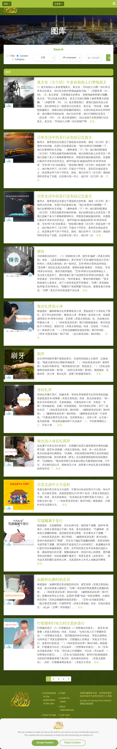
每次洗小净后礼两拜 (53, 441)
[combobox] (44, 57)
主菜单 (57, 4)
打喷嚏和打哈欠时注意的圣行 (61, 623)
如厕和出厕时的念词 (53, 579)
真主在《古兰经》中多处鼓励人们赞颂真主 (72, 82)
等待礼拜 (44, 390)
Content (24, 55)
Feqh (62, 693)
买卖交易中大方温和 (53, 485)
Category (20, 59)
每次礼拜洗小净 (50, 306)
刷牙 (40, 354)
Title (12, 55)
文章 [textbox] (43, 57)
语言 (6, 4)
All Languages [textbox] (69, 57)
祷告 (40, 251)
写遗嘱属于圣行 (50, 521)
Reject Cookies (72, 742)
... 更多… (91, 121)
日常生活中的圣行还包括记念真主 (64, 137)
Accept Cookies (45, 742)
